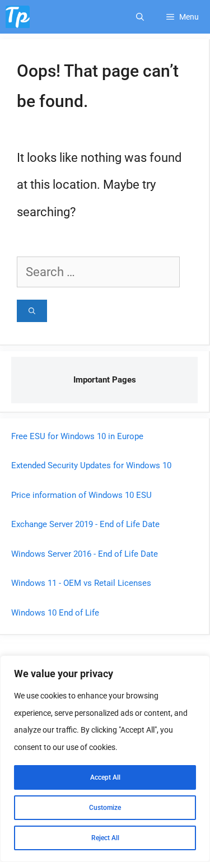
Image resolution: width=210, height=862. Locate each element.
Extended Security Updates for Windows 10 (91, 465)
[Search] (32, 311)
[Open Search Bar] (140, 17)
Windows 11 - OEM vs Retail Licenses (81, 583)
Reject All (105, 838)
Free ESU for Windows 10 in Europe (77, 436)
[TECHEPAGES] (18, 17)
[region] (105, 758)
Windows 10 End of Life (55, 613)
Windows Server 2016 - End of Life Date (84, 554)
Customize (105, 808)
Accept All (105, 777)
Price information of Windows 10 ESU (81, 495)
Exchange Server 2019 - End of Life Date (85, 524)
